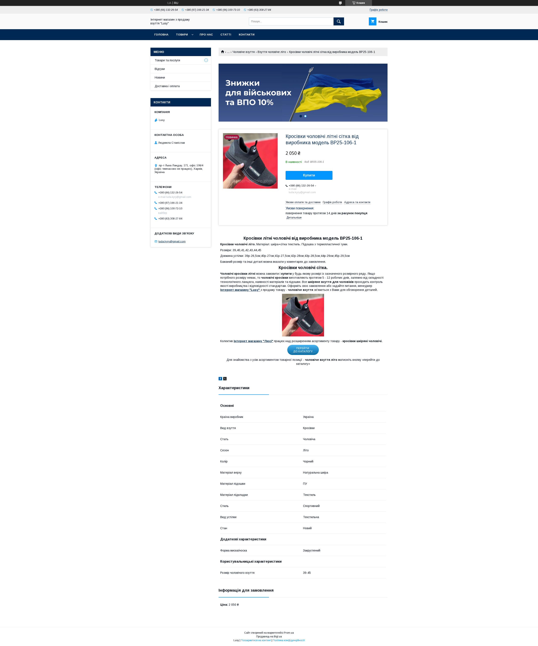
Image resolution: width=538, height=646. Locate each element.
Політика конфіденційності (289, 640)
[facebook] (220, 379)
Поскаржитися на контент (256, 640)
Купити (309, 175)
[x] (225, 379)
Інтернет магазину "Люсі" (253, 341)
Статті (225, 34)
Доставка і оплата (167, 86)
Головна (161, 34)
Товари (182, 34)
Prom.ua (289, 632)
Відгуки (160, 69)
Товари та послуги (167, 60)
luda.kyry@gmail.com (172, 241)
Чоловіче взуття (244, 52)
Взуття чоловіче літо (272, 52)
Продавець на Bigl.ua (269, 636)
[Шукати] (339, 21)
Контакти (246, 34)
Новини (160, 77)
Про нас (206, 34)
